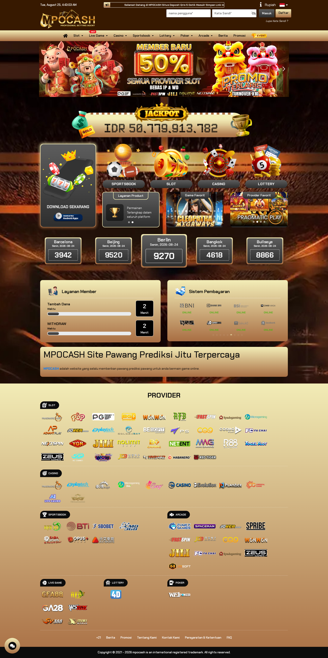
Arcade (204, 36)
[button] (284, 69)
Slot (76, 36)
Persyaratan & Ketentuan (203, 637)
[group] (259, 209)
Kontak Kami (171, 637)
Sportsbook (141, 36)
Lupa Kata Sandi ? (277, 21)
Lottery (165, 36)
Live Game (96, 36)
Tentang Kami (147, 637)
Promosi (239, 36)
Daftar (283, 13)
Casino (118, 36)
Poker (185, 36)
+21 (98, 637)
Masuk (267, 13)
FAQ (229, 637)
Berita (223, 36)
